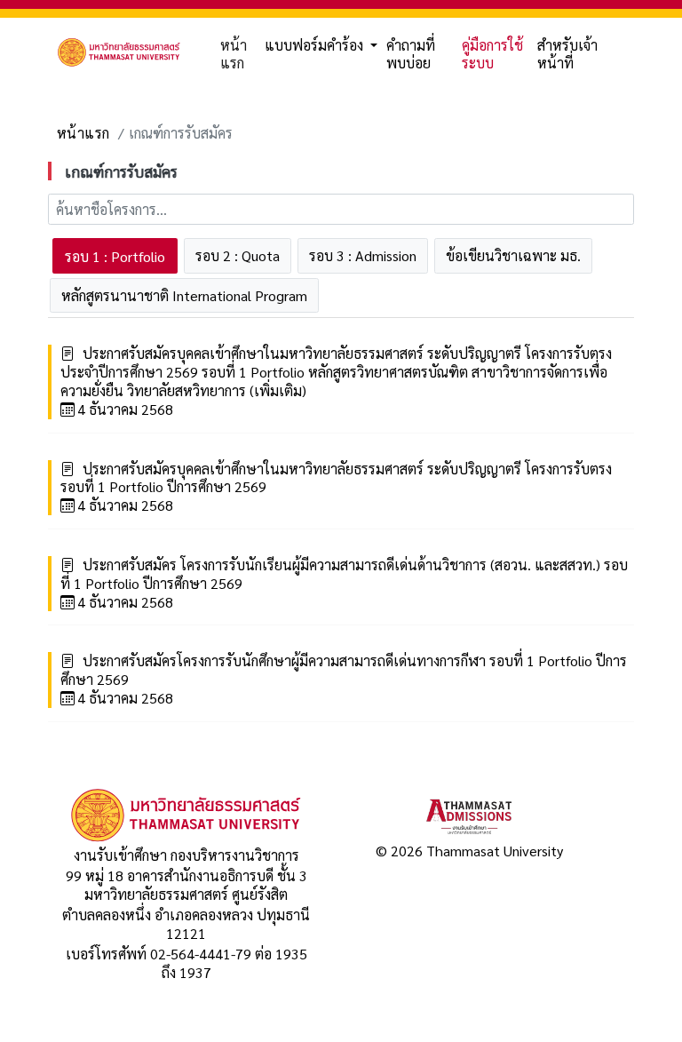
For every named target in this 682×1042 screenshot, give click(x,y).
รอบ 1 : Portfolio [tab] (115, 256)
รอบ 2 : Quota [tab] (237, 255)
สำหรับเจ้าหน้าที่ (567, 54)
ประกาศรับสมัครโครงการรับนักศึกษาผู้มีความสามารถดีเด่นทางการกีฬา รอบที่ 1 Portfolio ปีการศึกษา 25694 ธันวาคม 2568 (343, 679)
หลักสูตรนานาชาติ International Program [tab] (184, 295)
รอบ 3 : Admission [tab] (362, 255)
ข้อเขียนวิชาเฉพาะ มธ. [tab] (513, 255)
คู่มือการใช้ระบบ (492, 54)
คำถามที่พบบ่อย (410, 54)
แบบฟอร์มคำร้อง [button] (316, 45)
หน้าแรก (233, 54)
